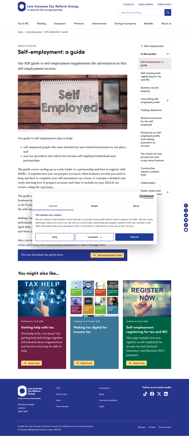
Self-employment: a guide (152, 63)
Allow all (134, 237)
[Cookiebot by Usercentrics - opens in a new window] (142, 197)
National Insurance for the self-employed (151, 121)
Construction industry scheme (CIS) (150, 172)
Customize (93, 237)
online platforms (28, 245)
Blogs (101, 394)
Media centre (164, 3)
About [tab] (136, 206)
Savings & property (125, 23)
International (99, 23)
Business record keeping (149, 89)
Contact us (128, 3)
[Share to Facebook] (186, 206)
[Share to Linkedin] (186, 215)
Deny (54, 237)
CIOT (58, 388)
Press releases (62, 406)
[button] (186, 225)
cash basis (46, 187)
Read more (34, 363)
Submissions (104, 388)
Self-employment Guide (110, 255)
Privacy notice (165, 427)
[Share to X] (186, 210)
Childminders (148, 182)
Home (20, 31)
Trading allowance (151, 110)
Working (41, 23)
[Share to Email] (186, 220)
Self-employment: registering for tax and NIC (151, 76)
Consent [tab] (53, 206)
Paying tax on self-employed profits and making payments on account (151, 139)
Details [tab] (94, 206)
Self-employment (34, 31)
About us (166, 23)
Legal (101, 406)
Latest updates (145, 3)
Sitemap (141, 427)
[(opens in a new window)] (145, 394)
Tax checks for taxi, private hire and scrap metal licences (152, 157)
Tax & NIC (23, 23)
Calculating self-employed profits (150, 100)
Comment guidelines (108, 400)
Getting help (61, 394)
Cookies (151, 427)
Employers (60, 23)
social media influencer (62, 245)
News (58, 400)
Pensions (79, 23)
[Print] (186, 230)
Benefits (148, 23)
